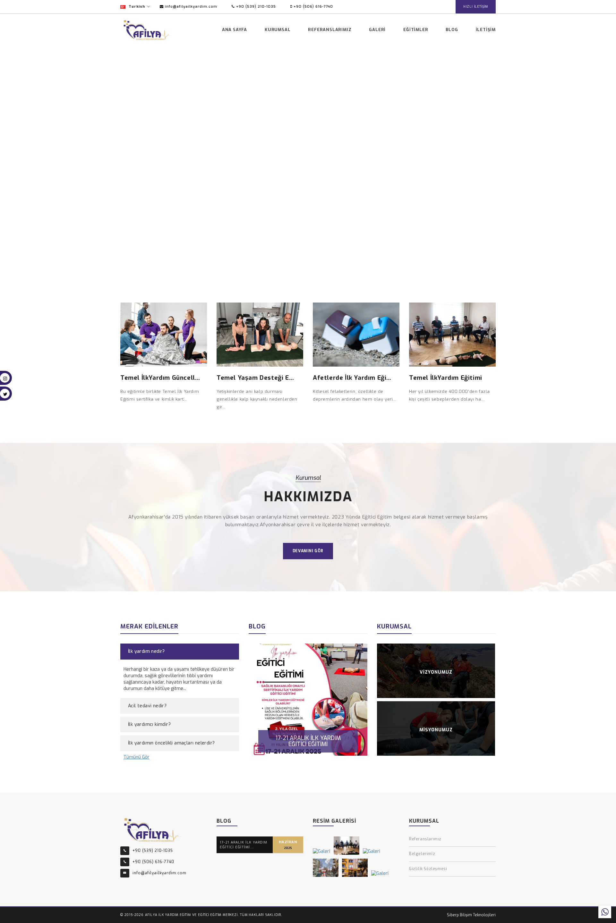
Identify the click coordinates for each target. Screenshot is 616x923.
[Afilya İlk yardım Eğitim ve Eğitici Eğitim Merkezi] (152, 829)
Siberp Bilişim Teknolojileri (471, 915)
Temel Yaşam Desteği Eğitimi (262, 378)
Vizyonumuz (436, 672)
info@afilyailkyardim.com (190, 6)
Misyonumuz (436, 730)
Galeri (377, 29)
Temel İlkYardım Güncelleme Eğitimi (175, 378)
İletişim (486, 29)
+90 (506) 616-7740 (312, 6)
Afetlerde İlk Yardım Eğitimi (356, 378)
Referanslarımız (329, 29)
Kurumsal (277, 29)
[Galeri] (321, 851)
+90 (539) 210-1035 (255, 6)
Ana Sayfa (234, 29)
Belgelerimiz (422, 853)
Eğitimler (415, 29)
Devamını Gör (308, 550)
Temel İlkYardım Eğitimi (445, 378)
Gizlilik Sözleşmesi (428, 868)
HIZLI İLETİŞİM (475, 6)
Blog (452, 29)
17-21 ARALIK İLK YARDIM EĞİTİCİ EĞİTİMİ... (243, 845)
